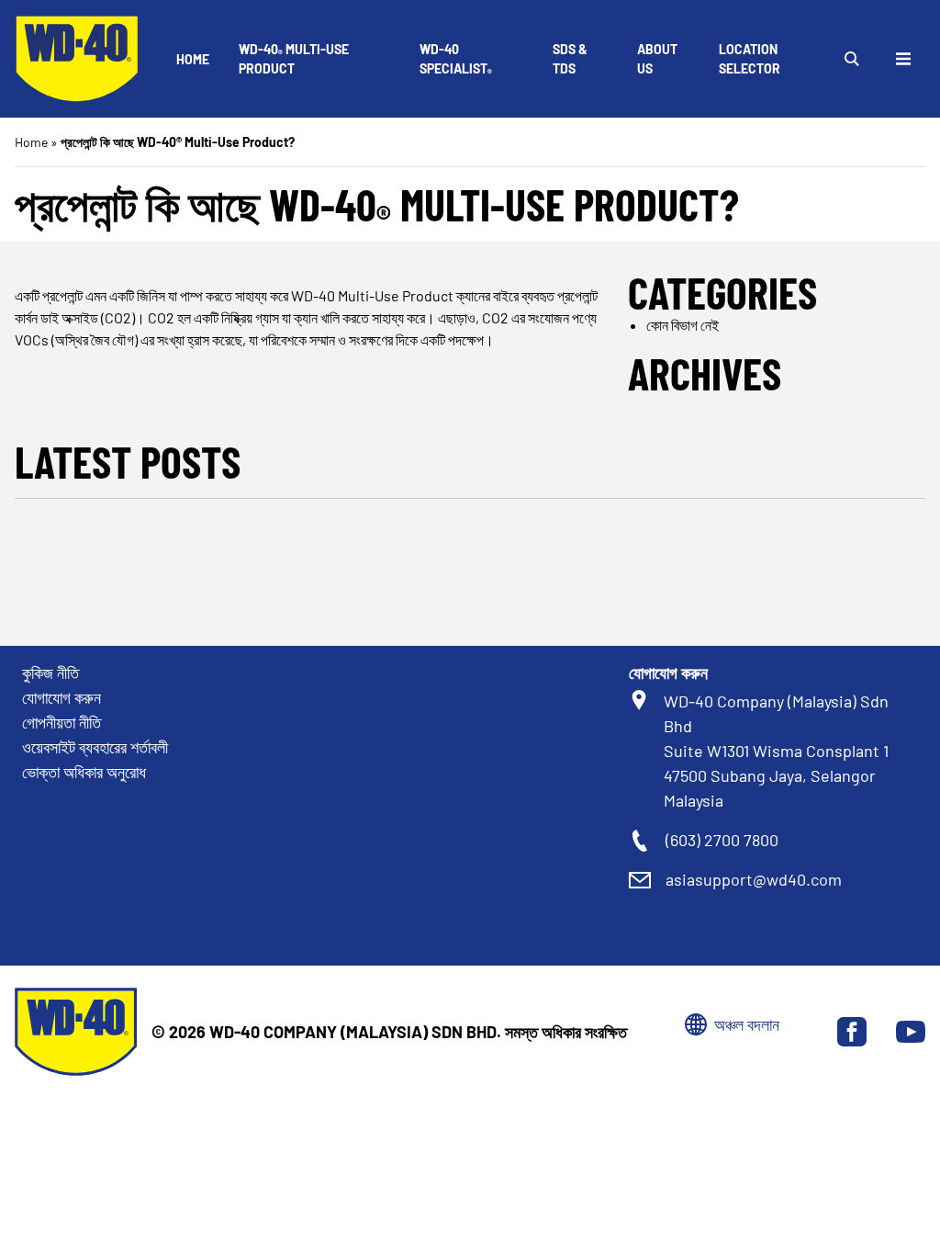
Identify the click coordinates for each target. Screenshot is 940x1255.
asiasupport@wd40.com (754, 879)
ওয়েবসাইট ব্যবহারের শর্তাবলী (95, 747)
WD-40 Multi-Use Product (294, 58)
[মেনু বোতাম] (903, 59)
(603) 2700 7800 (722, 840)
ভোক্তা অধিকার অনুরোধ (84, 772)
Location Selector (749, 58)
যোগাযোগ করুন (61, 697)
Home (192, 59)
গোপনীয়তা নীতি (61, 722)
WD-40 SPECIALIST (456, 59)
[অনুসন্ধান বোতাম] (852, 59)
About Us (657, 58)
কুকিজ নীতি (50, 672)
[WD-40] (77, 59)
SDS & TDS (570, 58)
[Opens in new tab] (852, 1031)
